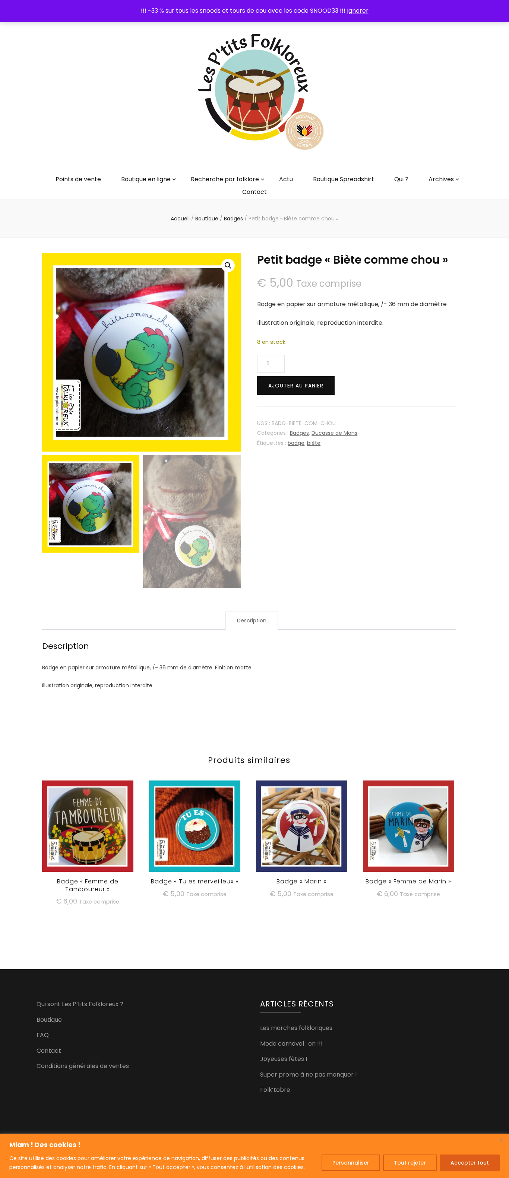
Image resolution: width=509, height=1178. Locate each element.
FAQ (43, 1035)
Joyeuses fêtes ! (283, 1059)
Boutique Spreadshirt (343, 179)
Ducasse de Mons (334, 433)
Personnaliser (350, 1162)
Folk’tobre (275, 1090)
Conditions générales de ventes (83, 1066)
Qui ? (401, 179)
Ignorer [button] (358, 10)
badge (296, 443)
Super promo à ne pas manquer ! (308, 1074)
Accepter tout (469, 1162)
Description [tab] (251, 620)
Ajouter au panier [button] (87, 829)
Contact (254, 192)
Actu (286, 179)
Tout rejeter (410, 1162)
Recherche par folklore (225, 179)
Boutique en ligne (146, 179)
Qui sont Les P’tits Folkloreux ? (80, 1004)
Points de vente (78, 179)
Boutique (49, 1019)
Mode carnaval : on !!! (291, 1043)
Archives (441, 179)
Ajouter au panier (295, 385)
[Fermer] (501, 1139)
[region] (254, 1156)
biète (313, 443)
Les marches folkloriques (296, 1028)
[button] (228, 265)
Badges (299, 433)
